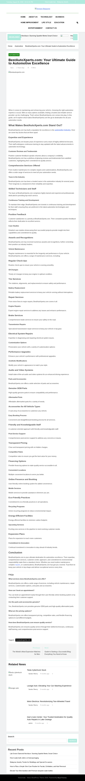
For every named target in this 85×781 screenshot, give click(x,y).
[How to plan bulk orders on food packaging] (59, 38)
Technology (46, 17)
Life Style (46, 22)
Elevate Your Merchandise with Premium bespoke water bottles (31, 771)
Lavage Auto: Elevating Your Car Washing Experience (49, 686)
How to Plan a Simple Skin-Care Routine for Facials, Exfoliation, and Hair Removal (58, 2)
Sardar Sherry (33, 673)
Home (23, 17)
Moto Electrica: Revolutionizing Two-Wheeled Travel (48, 701)
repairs (17, 565)
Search (11, 737)
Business (60, 17)
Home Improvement (30, 22)
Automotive (14, 55)
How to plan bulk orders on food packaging (24, 758)
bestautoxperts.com (23, 640)
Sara (11, 68)
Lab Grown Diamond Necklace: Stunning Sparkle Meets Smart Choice (26, 36)
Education (59, 22)
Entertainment (35, 28)
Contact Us (51, 28)
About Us (33, 17)
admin (31, 723)
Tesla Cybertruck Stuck (36, 670)
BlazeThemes (62, 778)
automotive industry (63, 130)
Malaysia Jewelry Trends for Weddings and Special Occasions (31, 762)
